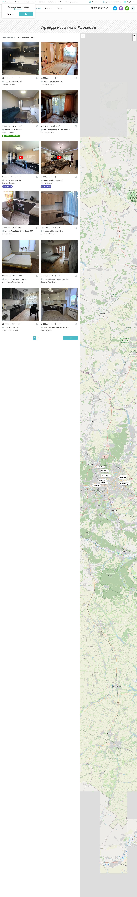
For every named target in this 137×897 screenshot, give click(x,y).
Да (26, 14)
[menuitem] (36, 8)
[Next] (70, 338)
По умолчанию (25, 37)
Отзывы (25, 2)
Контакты (52, 2)
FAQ (60, 2)
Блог (33, 2)
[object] (20, 83)
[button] (94, 2)
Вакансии (42, 2)
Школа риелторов (71, 2)
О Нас (17, 2)
